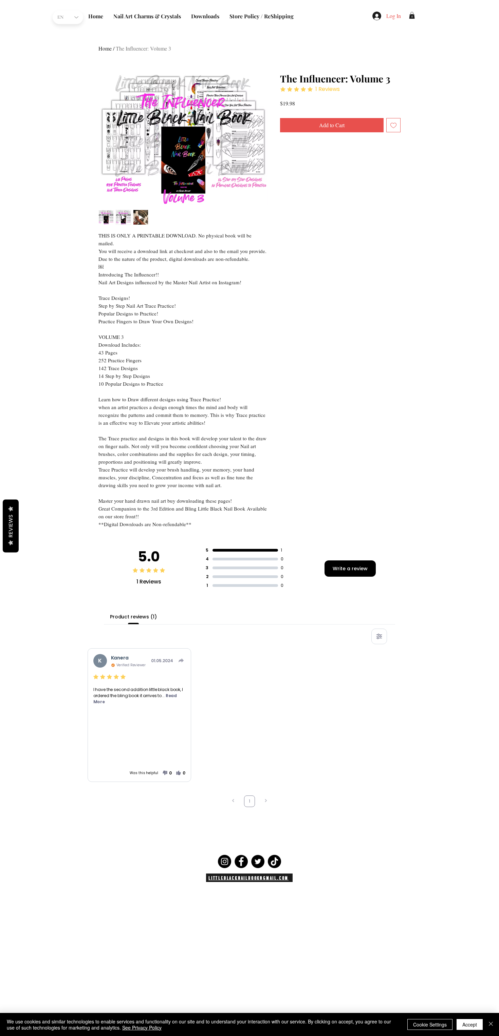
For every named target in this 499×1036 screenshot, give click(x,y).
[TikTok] (274, 861)
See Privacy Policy (142, 1027)
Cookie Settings (430, 1024)
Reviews (11, 526)
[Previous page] (233, 801)
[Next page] (265, 801)
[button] (412, 15)
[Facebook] (241, 861)
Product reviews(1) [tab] (133, 616)
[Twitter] (257, 861)
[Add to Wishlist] (393, 125)
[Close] (491, 1024)
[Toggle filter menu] (379, 636)
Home (105, 48)
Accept (469, 1024)
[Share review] (181, 660)
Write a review (350, 568)
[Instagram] (224, 861)
